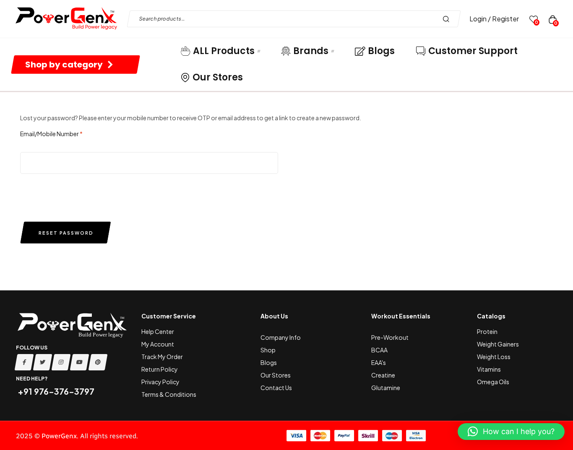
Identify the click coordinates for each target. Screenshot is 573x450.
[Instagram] (61, 362)
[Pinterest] (98, 362)
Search (448, 18)
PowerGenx (59, 436)
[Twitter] (42, 362)
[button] (511, 431)
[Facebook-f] (24, 362)
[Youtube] (79, 362)
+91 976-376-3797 (55, 391)
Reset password (66, 232)
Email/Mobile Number (51, 133)
